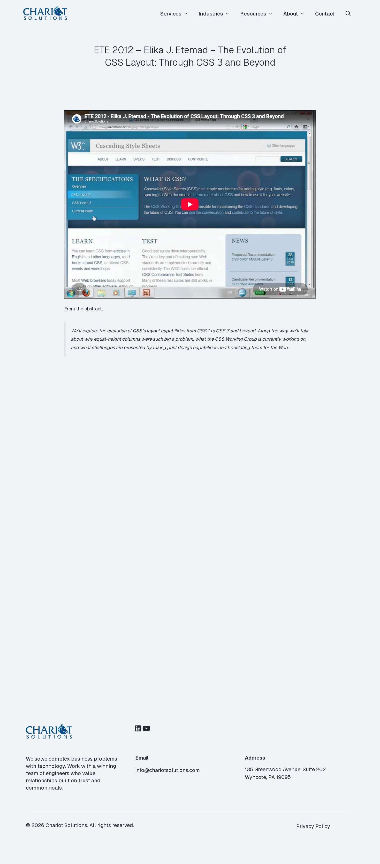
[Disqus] (190, 462)
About (290, 13)
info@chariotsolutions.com (167, 770)
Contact (325, 13)
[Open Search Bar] (348, 13)
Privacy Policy (313, 826)
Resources (253, 13)
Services (170, 13)
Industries (211, 13)
